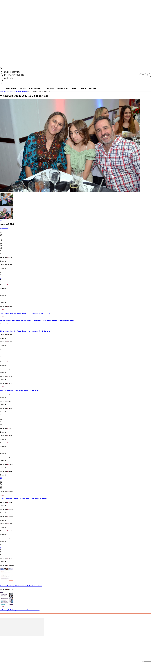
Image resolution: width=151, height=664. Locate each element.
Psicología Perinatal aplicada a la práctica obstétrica (19, 390)
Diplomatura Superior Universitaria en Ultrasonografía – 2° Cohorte (25, 313)
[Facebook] (141, 75)
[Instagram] (145, 75)
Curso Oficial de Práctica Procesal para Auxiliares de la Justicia (23, 498)
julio (1, 220)
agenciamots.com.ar (147, 661)
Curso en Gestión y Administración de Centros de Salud (21, 586)
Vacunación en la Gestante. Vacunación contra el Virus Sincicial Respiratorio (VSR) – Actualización (37, 320)
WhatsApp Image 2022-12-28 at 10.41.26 (15, 91)
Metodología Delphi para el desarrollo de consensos (19, 610)
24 (1, 478)
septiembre (4, 228)
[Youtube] (149, 75)
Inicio (1, 91)
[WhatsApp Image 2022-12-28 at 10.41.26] (70, 191)
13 (0, 353)
